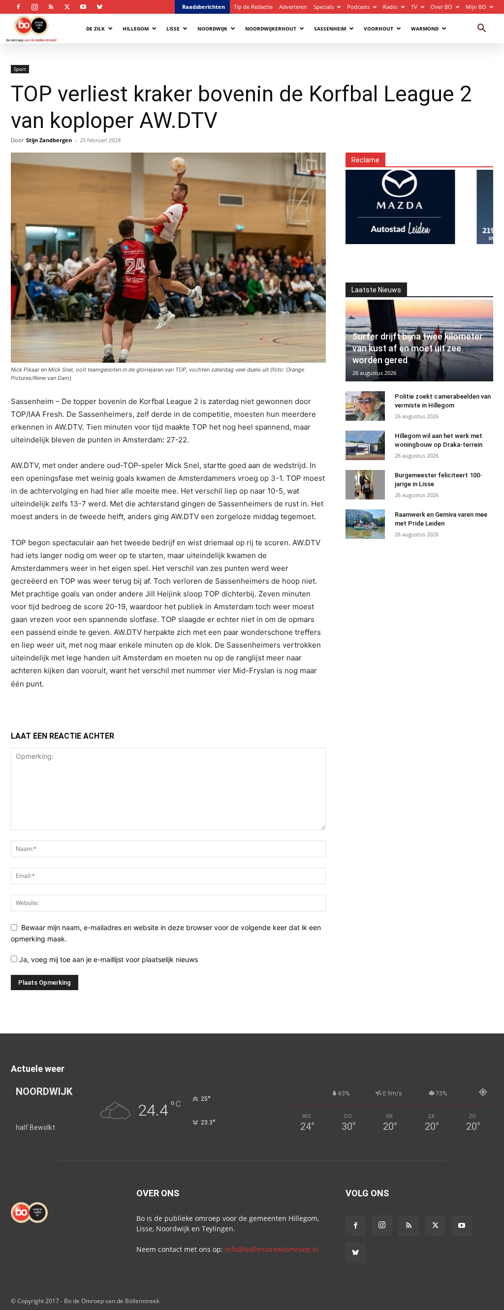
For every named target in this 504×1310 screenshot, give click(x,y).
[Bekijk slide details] (382, 201)
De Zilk (95, 28)
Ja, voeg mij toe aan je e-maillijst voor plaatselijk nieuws (107, 959)
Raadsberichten (203, 6)
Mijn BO (476, 6)
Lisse (173, 28)
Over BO (441, 6)
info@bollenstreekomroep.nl (272, 1249)
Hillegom (136, 28)
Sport (20, 68)
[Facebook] (18, 7)
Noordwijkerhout (270, 28)
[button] (481, 29)
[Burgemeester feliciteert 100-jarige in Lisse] (365, 484)
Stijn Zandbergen (49, 140)
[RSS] (50, 7)
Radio (390, 6)
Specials (324, 6)
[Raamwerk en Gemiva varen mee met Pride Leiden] (365, 524)
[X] (67, 7)
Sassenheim (330, 28)
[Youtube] (83, 7)
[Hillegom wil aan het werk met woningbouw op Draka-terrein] (365, 445)
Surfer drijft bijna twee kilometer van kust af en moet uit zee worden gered (417, 348)
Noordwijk (212, 28)
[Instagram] (34, 7)
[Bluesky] (99, 7)
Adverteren (293, 6)
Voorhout (378, 28)
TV (414, 6)
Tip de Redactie (253, 6)
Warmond (425, 28)
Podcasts (358, 6)
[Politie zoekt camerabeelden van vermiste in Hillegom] (365, 406)
